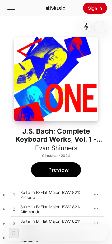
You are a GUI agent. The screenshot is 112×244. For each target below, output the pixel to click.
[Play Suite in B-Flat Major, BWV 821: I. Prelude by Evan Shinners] (14, 195)
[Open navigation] (11, 8)
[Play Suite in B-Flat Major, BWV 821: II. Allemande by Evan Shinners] (14, 209)
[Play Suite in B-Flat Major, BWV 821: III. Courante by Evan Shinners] (14, 223)
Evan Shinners (56, 148)
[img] (55, 8)
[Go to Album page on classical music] (86, 26)
